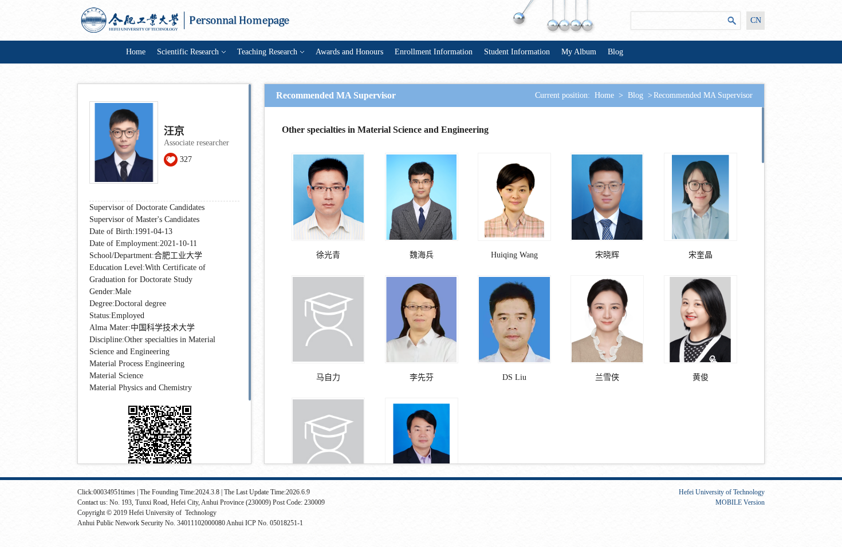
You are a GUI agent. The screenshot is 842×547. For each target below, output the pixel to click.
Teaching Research (267, 51)
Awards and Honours (349, 51)
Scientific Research (188, 51)
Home (135, 51)
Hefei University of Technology (722, 492)
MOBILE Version (740, 502)
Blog (615, 51)
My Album (578, 51)
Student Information (517, 51)
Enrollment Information (434, 51)
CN (755, 20)
